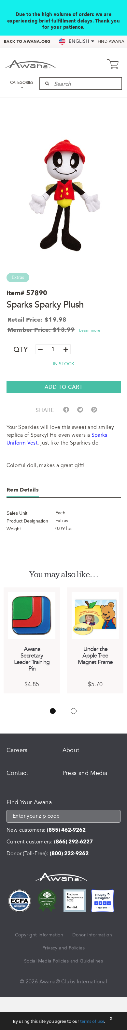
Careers (17, 750)
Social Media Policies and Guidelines (63, 961)
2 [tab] (74, 711)
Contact (17, 773)
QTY (20, 349)
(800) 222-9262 (69, 853)
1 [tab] (53, 711)
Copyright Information (39, 935)
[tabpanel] (32, 640)
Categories (22, 82)
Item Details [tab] (23, 489)
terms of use (92, 1021)
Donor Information (92, 935)
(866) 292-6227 (73, 841)
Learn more (89, 330)
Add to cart (64, 387)
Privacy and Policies (63, 948)
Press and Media (85, 773)
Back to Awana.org (27, 41)
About (71, 750)
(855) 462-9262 (66, 830)
